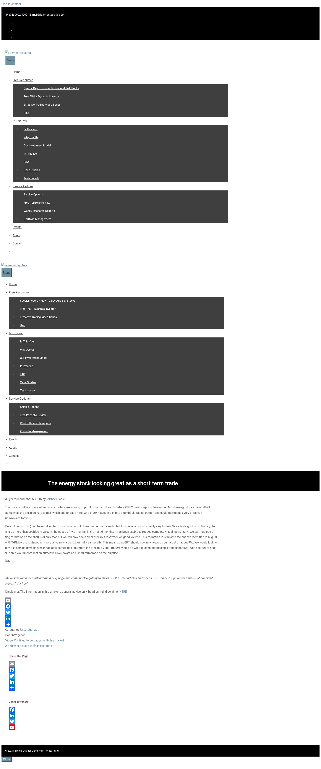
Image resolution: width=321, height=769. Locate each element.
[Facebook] (111, 606)
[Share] (111, 624)
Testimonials (31, 178)
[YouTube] (113, 727)
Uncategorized (29, 629)
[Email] (111, 600)
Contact (17, 243)
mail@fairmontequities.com (49, 14)
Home (16, 72)
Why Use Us (31, 137)
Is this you (20, 121)
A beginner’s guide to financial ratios (28, 646)
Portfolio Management (37, 219)
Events (17, 227)
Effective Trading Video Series (42, 104)
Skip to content (11, 4)
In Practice (30, 153)
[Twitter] (111, 612)
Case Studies (32, 170)
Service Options (23, 186)
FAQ (26, 162)
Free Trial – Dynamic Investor (41, 96)
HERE (123, 591)
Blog (26, 113)
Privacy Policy (52, 751)
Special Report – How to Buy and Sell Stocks (51, 88)
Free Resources (23, 80)
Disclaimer (37, 751)
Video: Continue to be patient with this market (34, 640)
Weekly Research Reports (39, 211)
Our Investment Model (37, 145)
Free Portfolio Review (37, 202)
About (16, 235)
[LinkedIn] (111, 618)
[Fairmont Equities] (18, 53)
